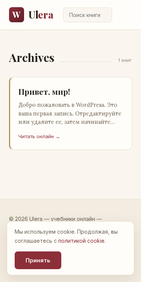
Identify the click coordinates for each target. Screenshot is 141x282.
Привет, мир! (44, 91)
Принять (38, 260)
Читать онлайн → (39, 136)
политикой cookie (81, 240)
